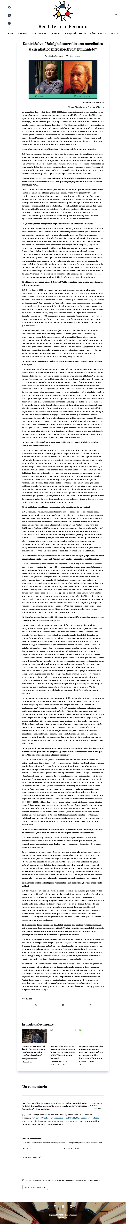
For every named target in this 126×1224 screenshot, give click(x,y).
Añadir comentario (31, 1157)
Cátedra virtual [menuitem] (98, 33)
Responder (97, 1108)
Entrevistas (75, 56)
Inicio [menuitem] (11, 33)
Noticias (66, 1065)
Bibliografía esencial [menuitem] (75, 33)
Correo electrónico (73, 1148)
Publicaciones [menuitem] (38, 33)
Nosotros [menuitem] (22, 33)
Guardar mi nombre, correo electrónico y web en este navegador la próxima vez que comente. (62, 1180)
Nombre (26, 1148)
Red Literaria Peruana (63, 26)
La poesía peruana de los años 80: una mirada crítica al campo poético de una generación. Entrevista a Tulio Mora (91, 1052)
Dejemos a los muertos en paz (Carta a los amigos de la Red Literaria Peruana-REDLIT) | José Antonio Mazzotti (62, 1052)
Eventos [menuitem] (56, 33)
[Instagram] (9, 23)
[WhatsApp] (90, 1005)
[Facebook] (9, 7)
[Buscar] (116, 15)
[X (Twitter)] (9, 15)
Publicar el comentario (35, 1187)
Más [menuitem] (113, 33)
